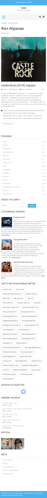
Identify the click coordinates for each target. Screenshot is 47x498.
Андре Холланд (8, 110)
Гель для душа (8, 330)
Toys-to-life (7, 303)
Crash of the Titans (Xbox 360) (13, 426)
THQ (30, 298)
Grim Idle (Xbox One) (10, 414)
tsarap (5, 89)
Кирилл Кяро (21, 343)
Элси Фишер (27, 118)
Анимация (6, 169)
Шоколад (35, 370)
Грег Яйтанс (40, 110)
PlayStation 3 (7, 149)
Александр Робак (27, 312)
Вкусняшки (7, 183)
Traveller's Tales (23, 303)
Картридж (7, 343)
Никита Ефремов (9, 356)
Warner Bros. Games (10, 307)
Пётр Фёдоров (21, 361)
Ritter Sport (18, 298)
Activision (7, 289)
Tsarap (23, 8)
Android (5, 145)
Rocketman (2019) (19, 217)
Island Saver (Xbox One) (11, 420)
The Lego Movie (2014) (20, 239)
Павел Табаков (25, 356)
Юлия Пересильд (9, 374)
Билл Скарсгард (30, 110)
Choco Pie (20, 289)
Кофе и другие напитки (11, 187)
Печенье (7, 361)
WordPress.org (8, 474)
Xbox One (6, 159)
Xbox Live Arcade (9, 312)
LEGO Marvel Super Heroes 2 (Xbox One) (17, 409)
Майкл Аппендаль (29, 113)
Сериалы (29, 89)
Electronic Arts (31, 294)
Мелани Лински (8, 115)
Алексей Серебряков (29, 316)
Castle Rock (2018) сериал (18, 85)
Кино (23, 89)
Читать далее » (6, 235)
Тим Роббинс (7, 118)
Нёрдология (7, 162)
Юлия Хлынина (26, 374)
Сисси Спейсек (28, 115)
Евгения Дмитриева (10, 338)
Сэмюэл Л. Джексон (10, 365)
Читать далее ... (8, 124)
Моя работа (7, 194)
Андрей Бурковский (10, 321)
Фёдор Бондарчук (20, 370)
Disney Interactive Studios (12, 294)
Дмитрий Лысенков (10, 334)
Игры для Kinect (28, 338)
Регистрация (7, 460)
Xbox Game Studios (30, 307)
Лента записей (8, 467)
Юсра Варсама (37, 118)
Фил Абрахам (17, 118)
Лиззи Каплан (17, 113)
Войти (5, 463)
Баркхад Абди (19, 110)
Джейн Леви (7, 113)
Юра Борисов (8, 379)
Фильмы (6, 176)
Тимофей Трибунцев (29, 365)
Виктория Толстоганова (11, 325)
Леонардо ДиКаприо (33, 347)
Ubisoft (37, 303)
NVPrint (6, 298)
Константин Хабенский (12, 347)
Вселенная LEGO (31, 325)
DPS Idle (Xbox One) (10, 403)
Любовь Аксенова (9, 352)
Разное (5, 180)
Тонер (6, 370)
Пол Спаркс (19, 115)
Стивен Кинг (38, 115)
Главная (4, 23)
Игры (5, 142)
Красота (6, 190)
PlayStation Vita (8, 152)
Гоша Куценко (24, 330)
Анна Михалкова (28, 321)
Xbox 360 (6, 155)
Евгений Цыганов (29, 334)
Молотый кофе (27, 352)
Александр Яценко (10, 316)
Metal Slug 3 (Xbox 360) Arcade (23, 262)
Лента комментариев (11, 470)
